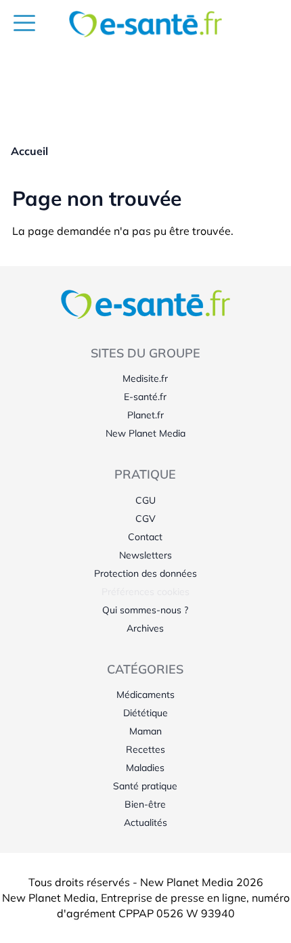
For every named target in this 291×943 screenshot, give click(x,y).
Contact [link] (145, 537)
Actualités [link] (145, 822)
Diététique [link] (145, 713)
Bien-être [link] (145, 804)
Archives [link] (145, 628)
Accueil (29, 151)
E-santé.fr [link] (145, 397)
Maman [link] (145, 731)
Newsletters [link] (145, 555)
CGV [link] (145, 518)
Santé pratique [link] (145, 786)
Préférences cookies (145, 592)
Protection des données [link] (145, 573)
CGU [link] (145, 500)
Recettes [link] (145, 749)
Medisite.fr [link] (145, 378)
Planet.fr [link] (145, 415)
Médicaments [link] (145, 694)
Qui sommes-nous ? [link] (145, 610)
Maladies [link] (145, 768)
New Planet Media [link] (145, 433)
